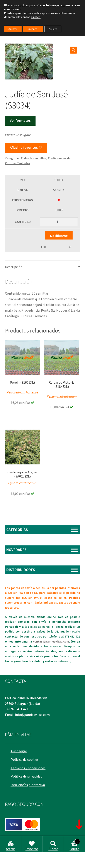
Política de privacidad (26, 776)
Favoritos (32, 849)
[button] (73, 50)
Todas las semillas (33, 158)
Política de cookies (25, 759)
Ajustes (53, 28)
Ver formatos (20, 120)
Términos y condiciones (28, 768)
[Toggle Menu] (74, 530)
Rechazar (33, 28)
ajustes (36, 17)
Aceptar (12, 28)
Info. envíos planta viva (28, 785)
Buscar (53, 849)
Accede (10, 849)
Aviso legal (19, 751)
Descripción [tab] (13, 267)
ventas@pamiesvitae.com (51, 641)
